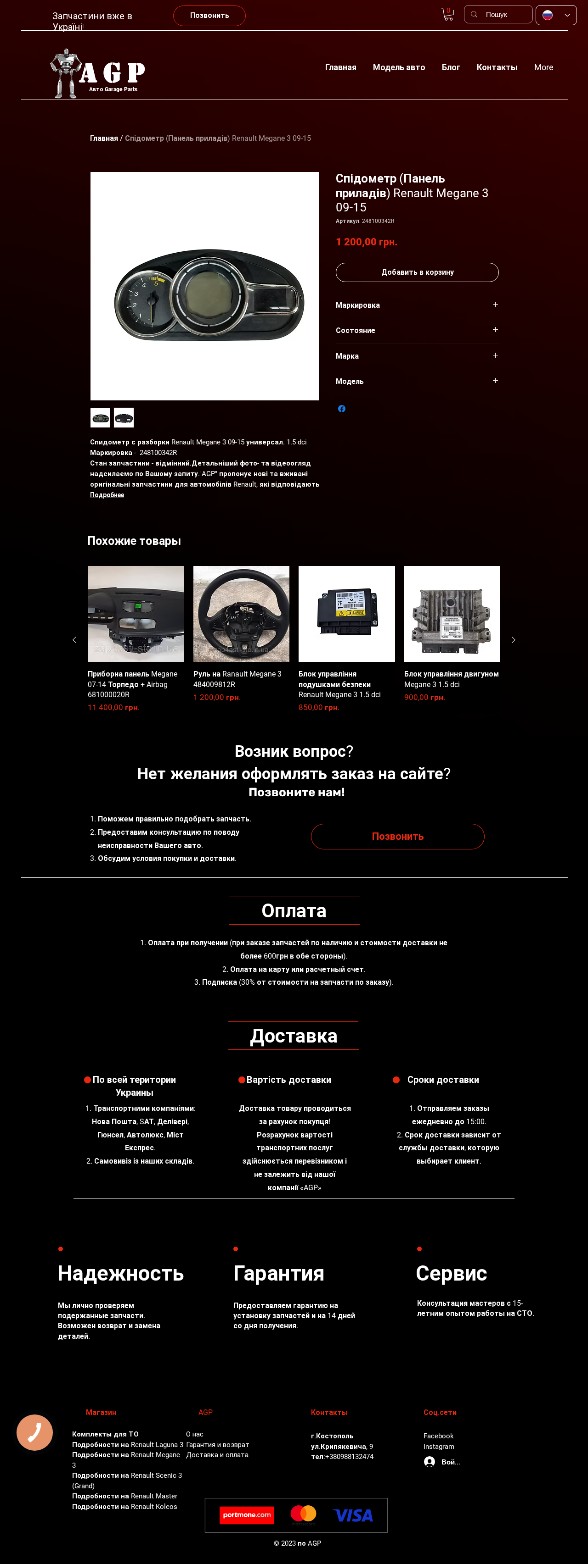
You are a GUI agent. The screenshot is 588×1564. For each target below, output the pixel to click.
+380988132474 (349, 1457)
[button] (399, 63)
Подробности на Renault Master (124, 1496)
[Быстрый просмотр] (136, 614)
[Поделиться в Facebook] (341, 408)
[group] (294, 640)
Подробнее (107, 495)
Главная (104, 138)
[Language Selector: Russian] (556, 15)
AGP (115, 72)
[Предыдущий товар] (74, 639)
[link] (448, 14)
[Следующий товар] (513, 639)
